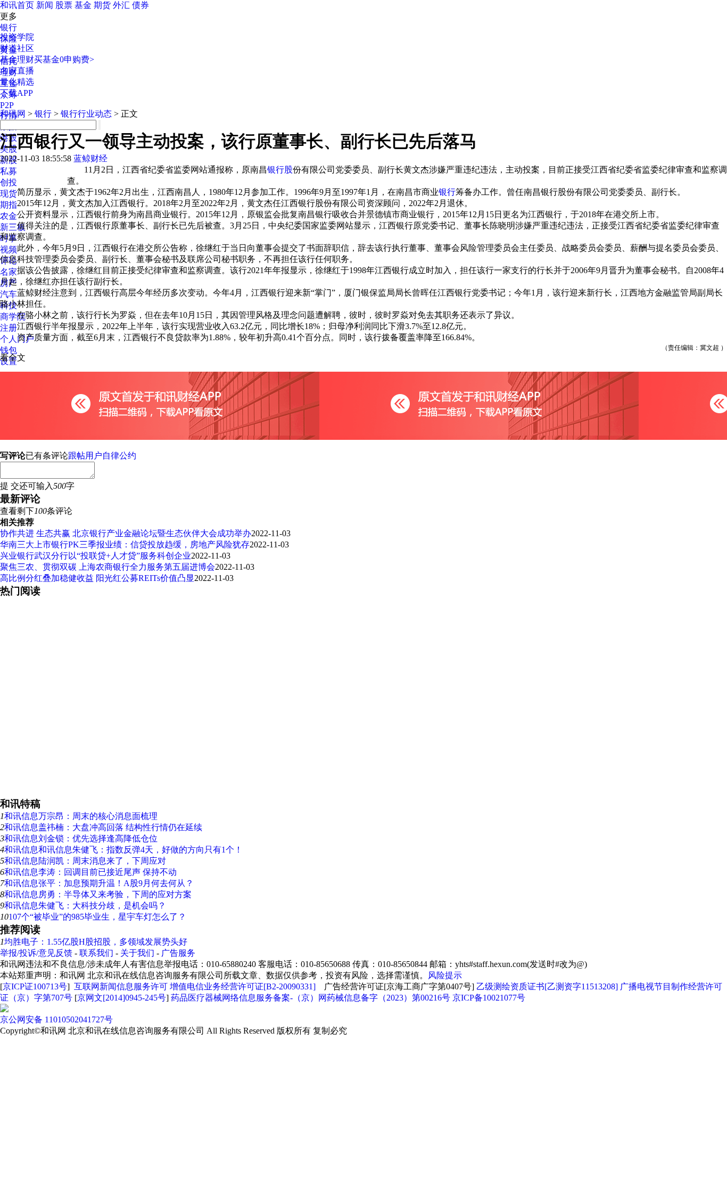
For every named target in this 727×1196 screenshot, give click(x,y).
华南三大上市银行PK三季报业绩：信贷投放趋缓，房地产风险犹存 (125, 544)
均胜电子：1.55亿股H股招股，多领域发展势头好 (95, 941)
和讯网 (13, 113)
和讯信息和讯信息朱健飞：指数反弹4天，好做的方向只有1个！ (123, 849)
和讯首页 (17, 5)
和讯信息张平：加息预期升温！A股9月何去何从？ (99, 883)
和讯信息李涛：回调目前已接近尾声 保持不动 (90, 871)
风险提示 (445, 975)
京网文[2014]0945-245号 (121, 997)
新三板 (13, 227)
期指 (8, 204)
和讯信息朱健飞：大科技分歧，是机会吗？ (85, 905)
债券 (140, 5)
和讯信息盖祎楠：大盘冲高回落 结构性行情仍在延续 (103, 827)
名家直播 (17, 70)
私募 (8, 171)
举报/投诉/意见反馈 (36, 952)
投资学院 (17, 37)
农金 (8, 215)
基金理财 (17, 59)
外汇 (121, 5)
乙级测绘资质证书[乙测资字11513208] (547, 986)
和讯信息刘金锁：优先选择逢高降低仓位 (81, 838)
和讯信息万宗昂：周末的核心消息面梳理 (81, 816)
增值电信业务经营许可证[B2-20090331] (243, 986)
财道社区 (17, 48)
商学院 (13, 316)
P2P (7, 105)
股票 (63, 5)
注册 (8, 327)
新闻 (44, 5)
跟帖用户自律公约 (102, 455)
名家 (8, 271)
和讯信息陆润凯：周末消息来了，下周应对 (85, 860)
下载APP (16, 92)
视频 (8, 249)
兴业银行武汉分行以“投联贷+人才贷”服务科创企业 (95, 555)
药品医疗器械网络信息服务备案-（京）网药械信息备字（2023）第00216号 (310, 997)
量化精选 (17, 81)
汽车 (8, 294)
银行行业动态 (86, 113)
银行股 (280, 169)
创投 (8, 182)
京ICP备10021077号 (488, 997)
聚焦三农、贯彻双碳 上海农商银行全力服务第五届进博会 (107, 566)
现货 (8, 193)
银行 (8, 27)
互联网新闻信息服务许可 (121, 986)
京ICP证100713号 (35, 986)
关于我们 (137, 952)
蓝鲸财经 (90, 158)
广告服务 (178, 952)
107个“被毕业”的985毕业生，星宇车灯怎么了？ (97, 916)
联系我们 (96, 952)
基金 (83, 5)
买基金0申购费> (64, 59)
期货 (102, 5)
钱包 (8, 350)
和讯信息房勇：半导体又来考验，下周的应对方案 (98, 894)
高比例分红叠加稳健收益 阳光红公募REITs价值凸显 (97, 578)
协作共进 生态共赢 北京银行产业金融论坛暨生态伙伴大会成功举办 (125, 533)
